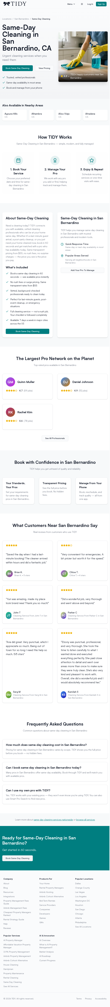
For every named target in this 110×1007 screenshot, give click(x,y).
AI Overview (44, 940)
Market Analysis (46, 952)
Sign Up (101, 4)
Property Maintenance (13, 973)
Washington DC (82, 900)
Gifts (41, 922)
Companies (44, 909)
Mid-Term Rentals (47, 900)
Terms (79, 998)
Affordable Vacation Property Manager (17, 946)
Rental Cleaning (10, 977)
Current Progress (47, 960)
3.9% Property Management (16, 952)
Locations (6, 19)
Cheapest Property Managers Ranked (17, 913)
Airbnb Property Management (17, 956)
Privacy (88, 998)
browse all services (85, 819)
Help (5, 924)
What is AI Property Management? (48, 946)
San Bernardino (21, 19)
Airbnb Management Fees (15, 908)
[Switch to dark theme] (82, 4)
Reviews (7, 928)
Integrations (9, 896)
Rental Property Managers (51, 888)
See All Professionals (55, 438)
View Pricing (44, 68)
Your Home (44, 883)
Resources (8, 892)
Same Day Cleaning (12, 982)
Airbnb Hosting (46, 892)
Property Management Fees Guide (16, 902)
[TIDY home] (34, 4)
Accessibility (101, 998)
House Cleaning (10, 964)
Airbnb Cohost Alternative (51, 896)
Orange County (82, 888)
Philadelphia (80, 922)
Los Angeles (81, 896)
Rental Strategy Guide (13, 919)
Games (42, 918)
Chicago (79, 913)
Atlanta (78, 918)
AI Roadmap (45, 956)
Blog (5, 888)
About (6, 883)
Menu (69, 4)
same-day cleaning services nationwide (53, 819)
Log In (90, 4)
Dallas (78, 883)
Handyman (8, 969)
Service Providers (47, 905)
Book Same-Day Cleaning (17, 68)
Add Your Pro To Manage (82, 270)
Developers (44, 913)
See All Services (10, 986)
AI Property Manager (12, 940)
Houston (79, 905)
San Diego (80, 909)
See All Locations (83, 926)
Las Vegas (80, 892)
